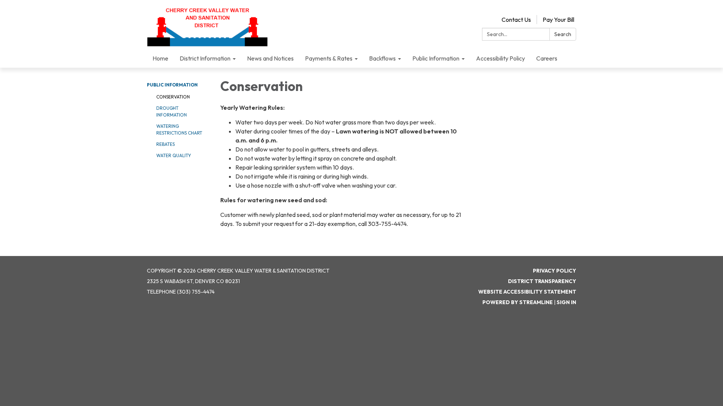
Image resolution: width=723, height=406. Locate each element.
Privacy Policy (554, 270)
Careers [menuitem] (546, 58)
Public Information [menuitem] (435, 58)
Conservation (173, 97)
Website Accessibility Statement (527, 291)
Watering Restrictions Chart (179, 129)
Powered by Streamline (517, 302)
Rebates (165, 144)
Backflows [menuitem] (382, 58)
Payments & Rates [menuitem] (328, 58)
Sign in (566, 302)
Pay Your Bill (558, 19)
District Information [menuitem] (205, 58)
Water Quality (173, 155)
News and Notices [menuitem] (270, 58)
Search (562, 34)
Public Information (172, 85)
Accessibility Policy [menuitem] (500, 58)
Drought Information (171, 111)
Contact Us (516, 19)
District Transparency (542, 281)
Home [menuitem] (160, 58)
